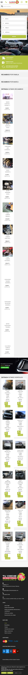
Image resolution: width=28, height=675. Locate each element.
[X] (7, 651)
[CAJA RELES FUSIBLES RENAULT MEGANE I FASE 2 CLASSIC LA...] (8, 340)
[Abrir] (2, 2)
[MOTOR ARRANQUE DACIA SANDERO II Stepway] (8, 185)
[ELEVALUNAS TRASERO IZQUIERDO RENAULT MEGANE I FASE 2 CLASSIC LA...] (8, 274)
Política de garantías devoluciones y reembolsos (12, 610)
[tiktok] (17, 651)
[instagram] (10, 651)
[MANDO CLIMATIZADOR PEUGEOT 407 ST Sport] (8, 96)
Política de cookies (9, 613)
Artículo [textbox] (7, 32)
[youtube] (14, 651)
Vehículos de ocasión (9, 629)
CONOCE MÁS (5, 367)
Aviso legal (7, 605)
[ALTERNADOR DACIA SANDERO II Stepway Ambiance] (8, 163)
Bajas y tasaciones (9, 631)
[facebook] (4, 651)
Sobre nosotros (8, 633)
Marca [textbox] (6, 18)
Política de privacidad (9, 607)
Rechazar (10, 672)
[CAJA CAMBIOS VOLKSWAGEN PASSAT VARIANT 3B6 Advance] (8, 251)
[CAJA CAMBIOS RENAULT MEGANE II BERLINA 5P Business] (8, 207)
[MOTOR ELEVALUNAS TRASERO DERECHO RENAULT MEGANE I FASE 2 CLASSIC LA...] (8, 318)
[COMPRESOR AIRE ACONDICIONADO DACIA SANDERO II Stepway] (8, 141)
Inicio (6, 623)
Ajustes (16, 672)
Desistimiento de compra (10, 615)
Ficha (6, 404)
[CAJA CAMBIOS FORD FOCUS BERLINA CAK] (8, 229)
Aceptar (4, 672)
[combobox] (14, 18)
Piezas (8, 406)
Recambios (7, 625)
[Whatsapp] (22, 2)
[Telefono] (6, 2)
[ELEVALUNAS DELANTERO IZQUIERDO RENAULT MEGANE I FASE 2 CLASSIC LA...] (8, 296)
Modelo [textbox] (7, 23)
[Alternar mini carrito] (26, 2)
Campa (6, 627)
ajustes (11, 670)
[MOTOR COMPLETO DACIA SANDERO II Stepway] (8, 118)
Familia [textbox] (7, 27)
